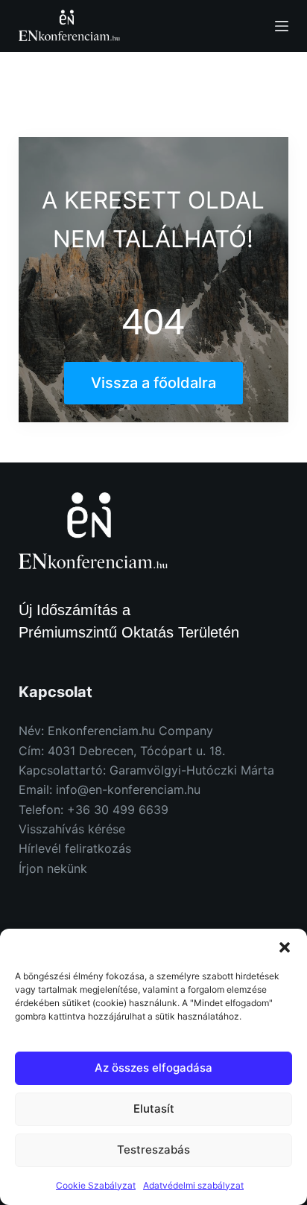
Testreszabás (153, 1149)
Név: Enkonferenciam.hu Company (116, 730)
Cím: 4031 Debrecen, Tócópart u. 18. (122, 750)
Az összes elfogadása (153, 1068)
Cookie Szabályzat (96, 1185)
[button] (284, 947)
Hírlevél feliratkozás (75, 848)
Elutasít (153, 1108)
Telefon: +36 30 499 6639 (93, 809)
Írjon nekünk (53, 868)
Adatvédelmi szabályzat (193, 1185)
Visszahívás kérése (72, 828)
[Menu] (281, 26)
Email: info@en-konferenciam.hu (109, 789)
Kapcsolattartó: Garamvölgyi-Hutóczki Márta (146, 770)
